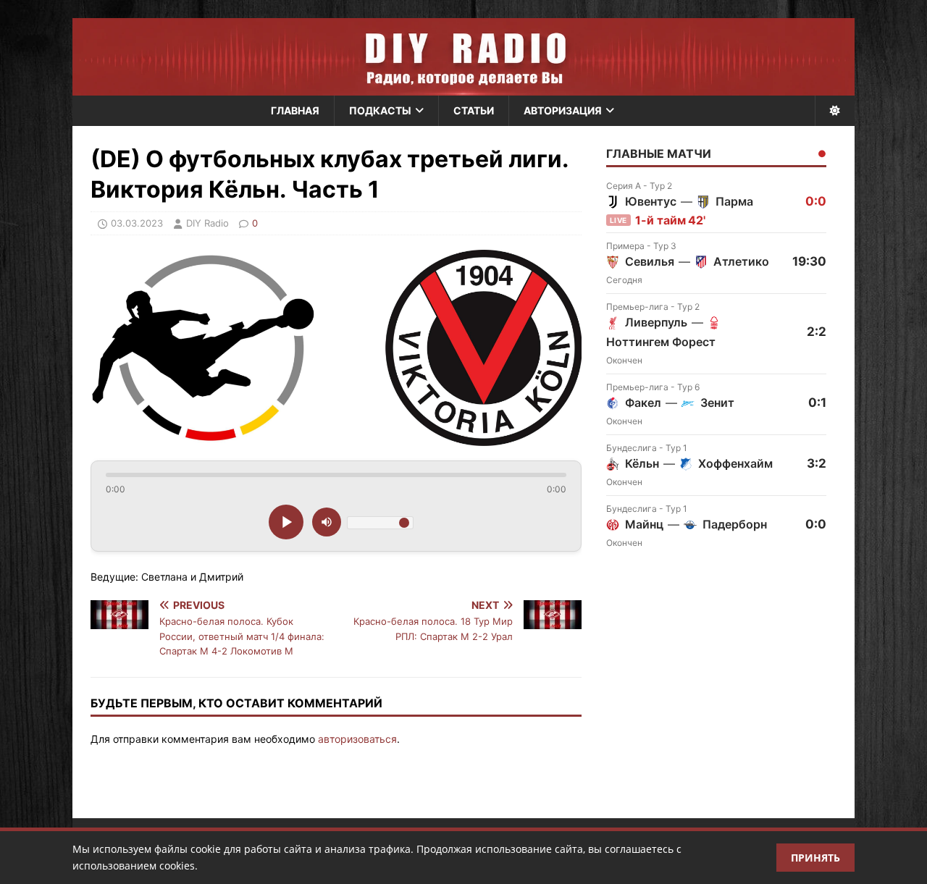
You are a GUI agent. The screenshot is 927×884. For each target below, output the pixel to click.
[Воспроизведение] (286, 522)
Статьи (473, 110)
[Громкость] (326, 522)
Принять (815, 857)
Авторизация (563, 110)
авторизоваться (357, 739)
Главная (295, 110)
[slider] (336, 475)
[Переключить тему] (835, 111)
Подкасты (380, 110)
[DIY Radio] (463, 57)
